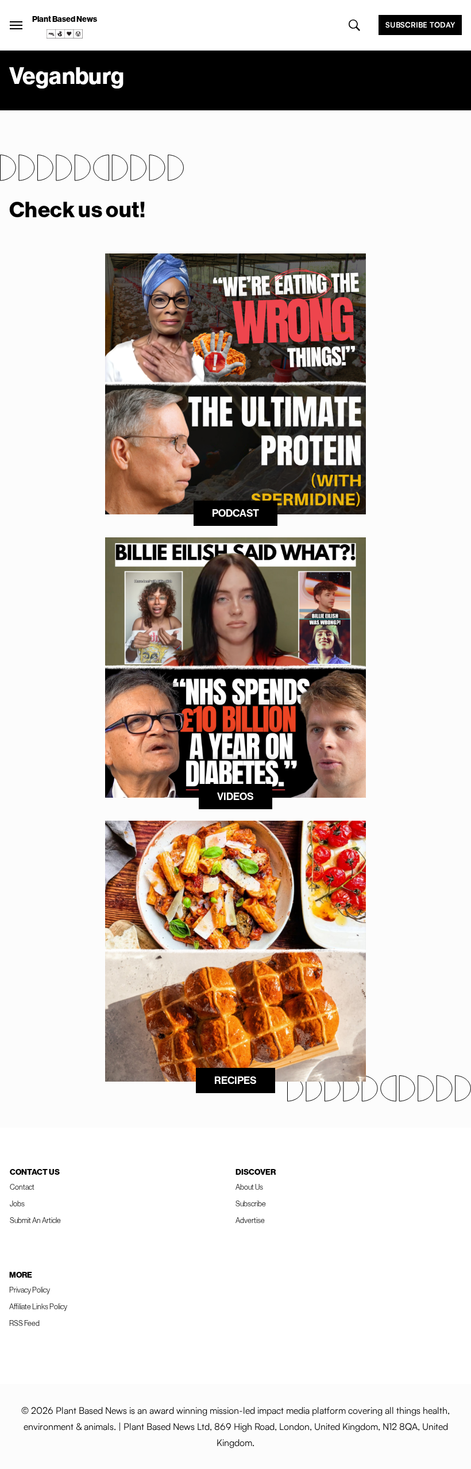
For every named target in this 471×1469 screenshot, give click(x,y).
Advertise (250, 1220)
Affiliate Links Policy (38, 1306)
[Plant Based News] (16, 25)
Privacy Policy (29, 1289)
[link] (65, 34)
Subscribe (250, 1203)
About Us (249, 1186)
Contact (22, 1186)
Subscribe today (420, 24)
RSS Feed (24, 1323)
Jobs (17, 1203)
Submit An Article (35, 1220)
